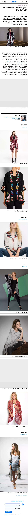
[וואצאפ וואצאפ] (5, 1)
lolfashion (22, 434)
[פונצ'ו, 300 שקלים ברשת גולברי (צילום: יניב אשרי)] (14, 336)
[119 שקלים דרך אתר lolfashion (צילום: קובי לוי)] (14, 410)
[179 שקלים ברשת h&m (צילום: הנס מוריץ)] (14, 147)
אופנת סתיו (24, 495)
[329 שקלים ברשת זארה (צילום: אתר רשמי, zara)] (14, 240)
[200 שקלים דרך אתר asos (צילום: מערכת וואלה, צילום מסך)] (14, 94)
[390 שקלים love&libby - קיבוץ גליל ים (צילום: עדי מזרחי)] (14, 465)
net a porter (22, 219)
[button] (22, 1)
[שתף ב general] (2, 1)
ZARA (23, 266)
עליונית (17, 495)
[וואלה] (14, 1)
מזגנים (20, 495)
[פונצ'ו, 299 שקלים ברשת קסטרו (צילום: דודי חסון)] (14, 37)
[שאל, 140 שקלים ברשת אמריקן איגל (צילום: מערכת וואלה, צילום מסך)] (14, 374)
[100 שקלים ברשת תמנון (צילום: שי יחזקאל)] (14, 291)
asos (24, 127)
